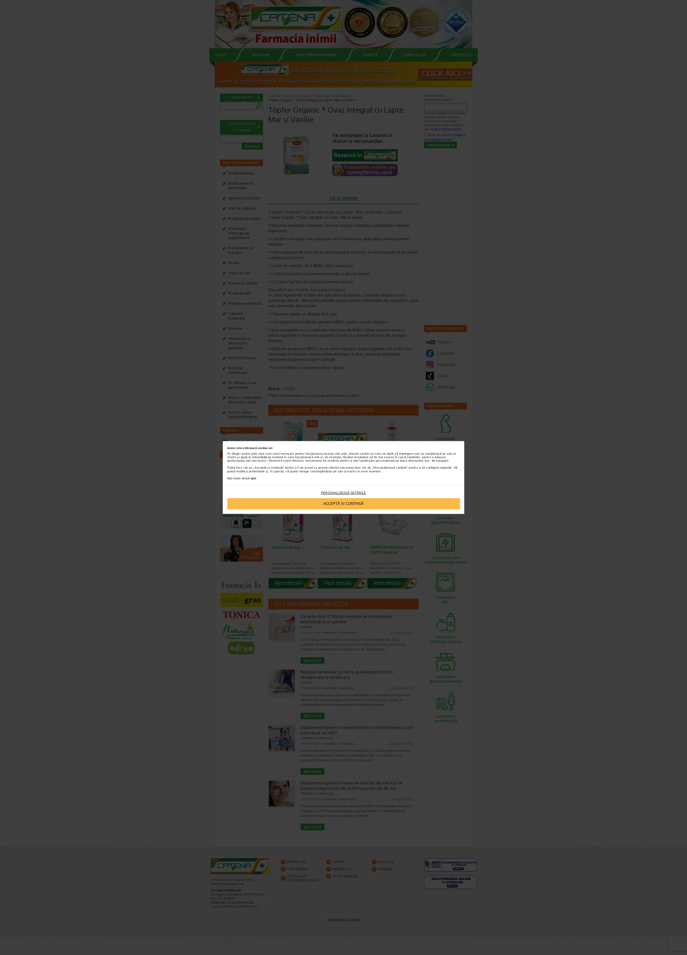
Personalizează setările (343, 493)
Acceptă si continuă (343, 504)
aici (253, 478)
